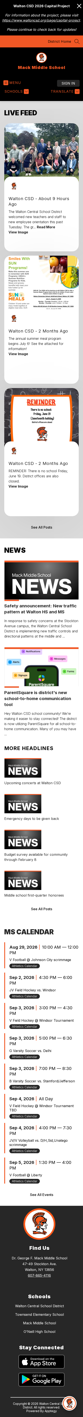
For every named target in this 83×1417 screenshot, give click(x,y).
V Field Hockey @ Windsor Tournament (41, 1020)
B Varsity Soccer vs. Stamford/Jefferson (42, 1081)
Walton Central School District (39, 1306)
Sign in (68, 83)
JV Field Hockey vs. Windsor (32, 990)
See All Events (41, 1195)
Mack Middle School (39, 1323)
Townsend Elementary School (39, 1314)
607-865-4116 (39, 1275)
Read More (46, 227)
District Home (59, 41)
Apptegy (51, 1411)
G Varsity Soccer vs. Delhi (30, 1051)
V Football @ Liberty (25, 1175)
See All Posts (41, 527)
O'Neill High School (39, 1331)
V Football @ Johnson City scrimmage (40, 960)
